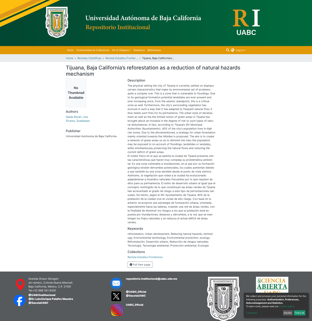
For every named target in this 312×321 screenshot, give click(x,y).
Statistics (139, 50)
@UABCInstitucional (41, 295)
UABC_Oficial (134, 304)
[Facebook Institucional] (18, 300)
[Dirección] (18, 285)
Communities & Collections (92, 50)
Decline (288, 312)
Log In (240, 50)
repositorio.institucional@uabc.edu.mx (151, 278)
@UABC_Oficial (136, 291)
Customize (251, 312)
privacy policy (286, 306)
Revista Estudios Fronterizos (121, 58)
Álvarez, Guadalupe (78, 120)
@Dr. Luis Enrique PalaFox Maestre (50, 299)
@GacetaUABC (38, 302)
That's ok (299, 312)
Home (69, 58)
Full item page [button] (141, 264)
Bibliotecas (154, 50)
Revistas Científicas (89, 58)
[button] (232, 50)
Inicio (70, 50)
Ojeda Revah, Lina (77, 116)
